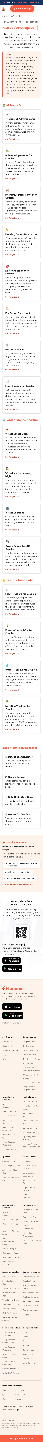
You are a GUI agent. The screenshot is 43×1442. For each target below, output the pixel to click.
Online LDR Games (10, 1373)
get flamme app (22, 8)
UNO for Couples (9, 1313)
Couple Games (29, 1042)
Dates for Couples (9, 1277)
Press (25, 1337)
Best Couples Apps (10, 1219)
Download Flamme (10, 1050)
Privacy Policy (29, 1354)
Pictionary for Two (30, 1306)
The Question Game (31, 1059)
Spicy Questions (9, 1149)
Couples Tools (28, 1161)
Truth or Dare (28, 1046)
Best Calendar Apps (10, 1257)
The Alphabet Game (31, 1293)
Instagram (6, 1023)
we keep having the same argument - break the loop (20, 864)
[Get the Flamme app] (21, 932)
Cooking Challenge (31, 1297)
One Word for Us (30, 1102)
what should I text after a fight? (18, 872)
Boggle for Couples (31, 1310)
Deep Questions (9, 1111)
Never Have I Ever (30, 1050)
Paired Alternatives (31, 1221)
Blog (4, 1059)
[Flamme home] (3, 9)
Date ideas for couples (11, 1399)
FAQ (4, 1055)
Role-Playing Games (10, 1288)
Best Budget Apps (10, 1253)
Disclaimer (27, 1359)
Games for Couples (31, 1277)
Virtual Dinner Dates (10, 1300)
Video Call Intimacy (31, 1132)
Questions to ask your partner (14, 1395)
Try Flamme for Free (23, 1438)
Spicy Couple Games (31, 1082)
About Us (27, 1332)
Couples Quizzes (9, 1161)
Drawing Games (9, 1309)
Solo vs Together (30, 1128)
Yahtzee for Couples (31, 1301)
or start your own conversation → (17, 885)
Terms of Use (28, 1350)
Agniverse (9, 1406)
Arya (17, 1410)
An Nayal (29, 1406)
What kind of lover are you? (13, 1390)
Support (26, 1345)
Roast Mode (7, 1046)
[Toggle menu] (38, 8)
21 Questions (28, 1063)
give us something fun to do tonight (20, 878)
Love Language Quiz (11, 1166)
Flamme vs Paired (30, 1217)
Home (4, 16)
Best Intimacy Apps (10, 1249)
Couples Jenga (29, 1281)
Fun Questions (8, 1116)
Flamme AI (7, 1042)
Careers (26, 1341)
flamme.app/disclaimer (10, 1427)
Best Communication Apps (9, 1241)
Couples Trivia (28, 1314)
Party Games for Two (11, 1304)
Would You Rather (30, 1055)
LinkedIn (17, 1023)
